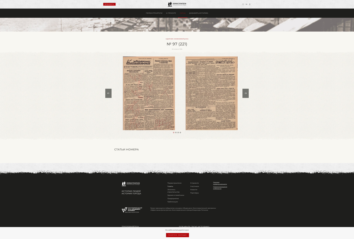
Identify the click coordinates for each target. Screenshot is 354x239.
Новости (193, 190)
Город (183, 13)
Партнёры (194, 193)
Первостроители (154, 13)
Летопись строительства (173, 191)
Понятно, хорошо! (177, 235)
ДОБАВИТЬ (109, 4)
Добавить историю (198, 13)
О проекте (171, 13)
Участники (194, 186)
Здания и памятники (175, 195)
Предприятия (173, 198)
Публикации (172, 202)
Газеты (170, 186)
